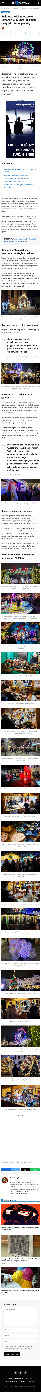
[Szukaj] (38, 3)
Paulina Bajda (9, 28)
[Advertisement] (20, 1136)
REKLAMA (20, 100)
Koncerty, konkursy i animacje (14, 181)
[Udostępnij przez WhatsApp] (25, 33)
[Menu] (3, 3)
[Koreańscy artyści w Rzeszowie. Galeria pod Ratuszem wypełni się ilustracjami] (20, 1214)
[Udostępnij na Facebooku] (6, 33)
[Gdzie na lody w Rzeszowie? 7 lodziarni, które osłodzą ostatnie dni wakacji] (20, 1277)
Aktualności (6, 12)
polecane (19, 1162)
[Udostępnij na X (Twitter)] (15, 33)
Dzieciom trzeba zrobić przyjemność (16, 175)
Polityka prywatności (27, 1381)
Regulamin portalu (12, 1381)
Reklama (28, 1379)
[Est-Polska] (20, 157)
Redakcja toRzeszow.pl (16, 1379)
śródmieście (27, 1162)
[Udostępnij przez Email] (35, 33)
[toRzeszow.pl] (20, 3)
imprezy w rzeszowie (8, 1162)
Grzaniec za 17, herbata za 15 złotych (16, 178)
